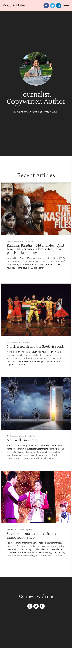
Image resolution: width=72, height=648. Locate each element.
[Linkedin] (58, 5)
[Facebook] (46, 5)
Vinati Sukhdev (14, 5)
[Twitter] (52, 5)
